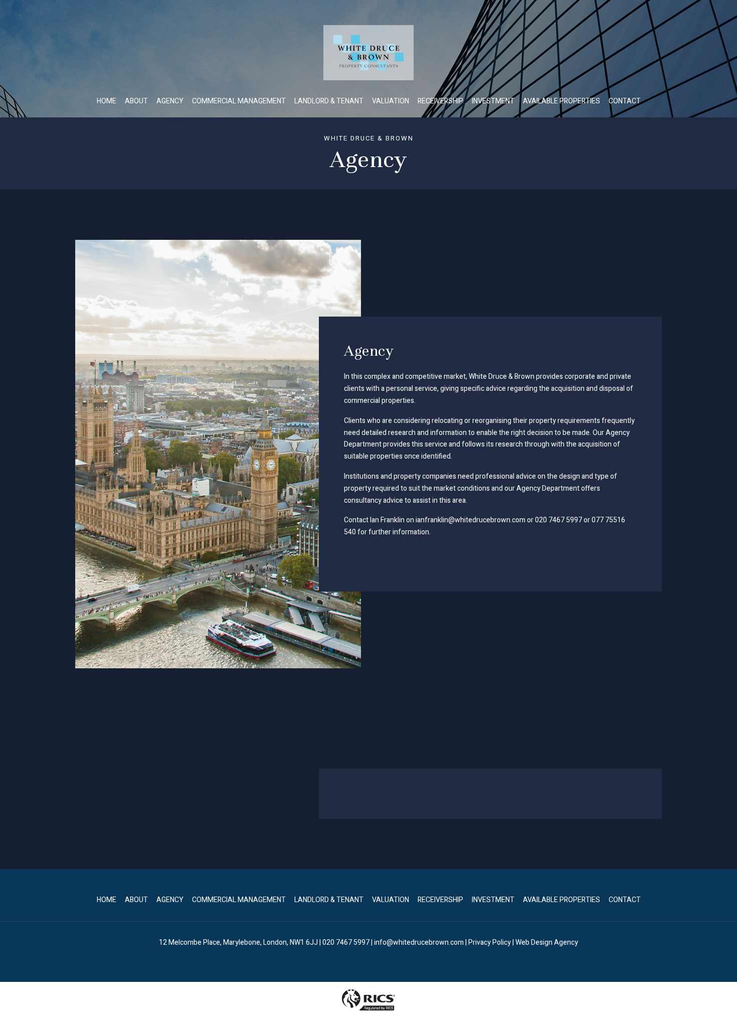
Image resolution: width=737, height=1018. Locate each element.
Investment (493, 101)
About (136, 101)
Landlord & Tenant (328, 101)
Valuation (390, 101)
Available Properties (561, 101)
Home (106, 101)
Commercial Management (239, 101)
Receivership (440, 101)
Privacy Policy (489, 942)
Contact (625, 101)
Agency (169, 101)
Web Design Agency (546, 942)
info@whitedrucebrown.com (419, 942)
